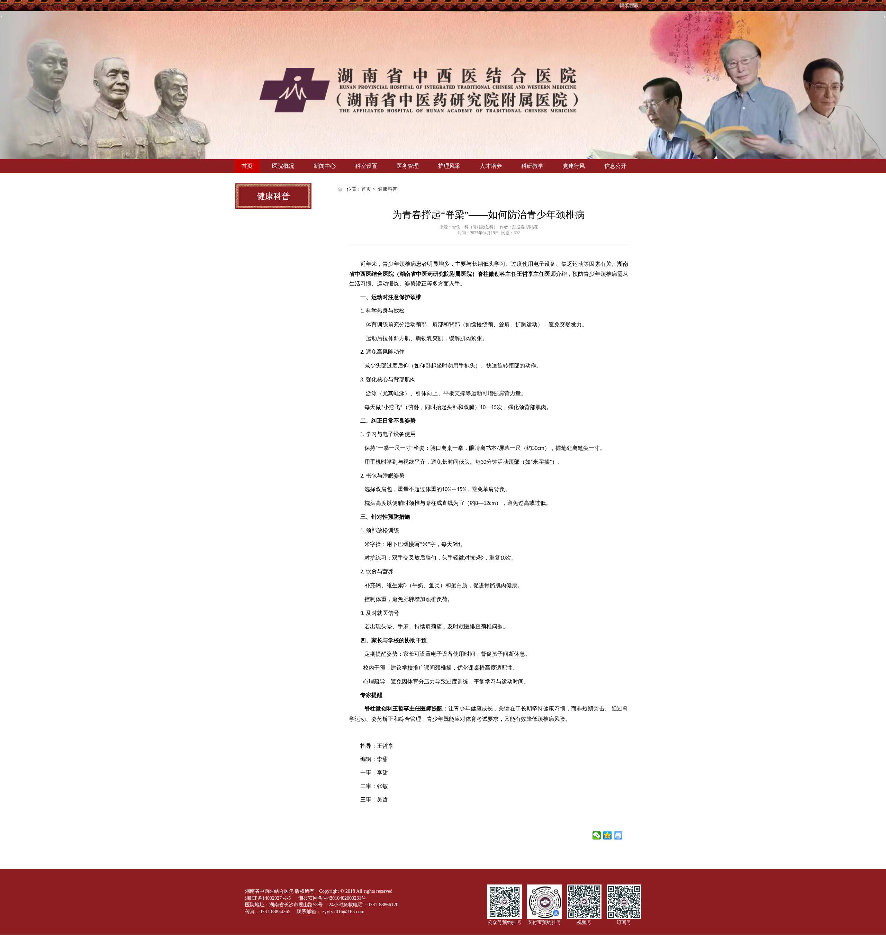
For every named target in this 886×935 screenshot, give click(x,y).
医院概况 (283, 166)
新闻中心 (325, 166)
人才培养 (491, 166)
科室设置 (366, 166)
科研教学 (532, 166)
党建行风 (574, 166)
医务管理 (408, 166)
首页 (247, 166)
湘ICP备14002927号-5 (268, 898)
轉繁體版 (629, 5)
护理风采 (449, 166)
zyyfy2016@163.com (343, 911)
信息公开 (615, 166)
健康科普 (387, 189)
